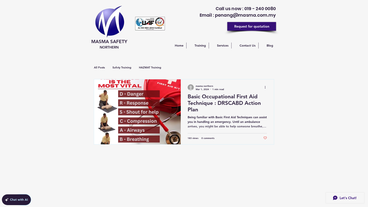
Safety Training (122, 67)
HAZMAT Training (150, 67)
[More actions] (266, 87)
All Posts (99, 67)
